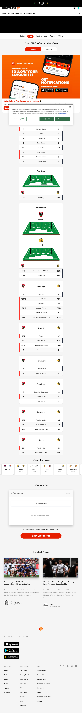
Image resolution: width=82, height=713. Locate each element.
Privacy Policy (41, 670)
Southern (23, 692)
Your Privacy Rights (19, 119)
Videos (6, 688)
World (22, 697)
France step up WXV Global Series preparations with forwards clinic (17, 583)
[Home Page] (11, 8)
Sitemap (7, 692)
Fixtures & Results (15, 13)
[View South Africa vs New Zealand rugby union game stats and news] (34, 469)
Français (23, 705)
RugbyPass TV (29, 13)
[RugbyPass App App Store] (41, 644)
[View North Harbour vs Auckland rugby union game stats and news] (8, 469)
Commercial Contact (44, 697)
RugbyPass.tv (25, 675)
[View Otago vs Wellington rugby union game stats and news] (60, 469)
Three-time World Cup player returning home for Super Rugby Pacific (58, 583)
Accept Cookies (62, 119)
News (4, 13)
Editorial (39, 701)
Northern (23, 688)
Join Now (23, 670)
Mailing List (24, 679)
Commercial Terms (43, 684)
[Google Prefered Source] (41, 657)
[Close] (70, 107)
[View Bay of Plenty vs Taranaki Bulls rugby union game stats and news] (21, 469)
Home (6, 670)
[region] (41, 114)
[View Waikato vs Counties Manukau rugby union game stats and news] (47, 469)
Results (6, 679)
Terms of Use (41, 675)
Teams (33, 49)
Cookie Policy (41, 679)
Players (49, 49)
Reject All (47, 119)
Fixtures (7, 675)
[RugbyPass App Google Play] (41, 650)
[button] (80, 13)
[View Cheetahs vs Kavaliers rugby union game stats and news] (73, 469)
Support (39, 692)
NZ (21, 701)
